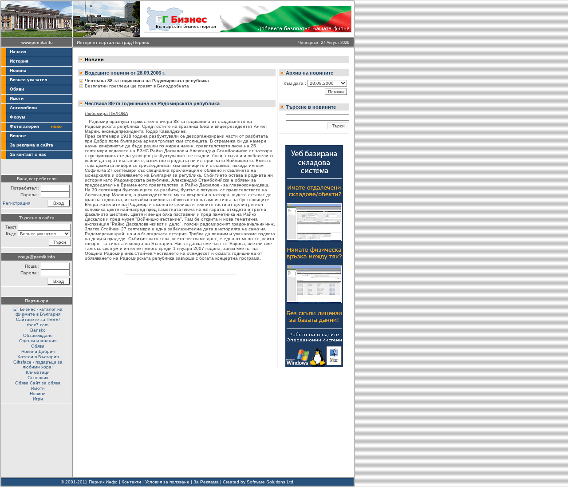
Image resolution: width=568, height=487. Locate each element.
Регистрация (16, 203)
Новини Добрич (38, 351)
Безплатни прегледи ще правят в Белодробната (137, 85)
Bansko (38, 330)
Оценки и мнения (37, 340)
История (19, 61)
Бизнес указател (28, 79)
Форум (17, 117)
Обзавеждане (38, 335)
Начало (18, 51)
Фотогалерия (24, 126)
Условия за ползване (167, 481)
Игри (38, 398)
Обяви (17, 89)
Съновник (38, 377)
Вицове (18, 135)
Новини (18, 70)
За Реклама (206, 481)
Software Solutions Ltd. (271, 481)
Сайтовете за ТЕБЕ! (38, 319)
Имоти (17, 98)
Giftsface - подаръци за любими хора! (38, 364)
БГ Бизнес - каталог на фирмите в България (38, 312)
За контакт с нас (28, 154)
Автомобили (23, 107)
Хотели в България (38, 356)
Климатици (38, 372)
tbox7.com (37, 324)
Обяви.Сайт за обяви (37, 382)
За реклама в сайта (31, 145)
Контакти (131, 481)
